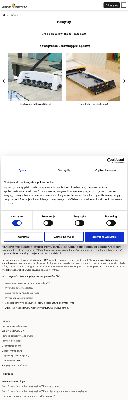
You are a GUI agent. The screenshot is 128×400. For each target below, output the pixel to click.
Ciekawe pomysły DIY (13, 330)
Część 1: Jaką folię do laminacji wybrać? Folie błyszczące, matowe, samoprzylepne (44, 391)
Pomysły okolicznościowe (15, 365)
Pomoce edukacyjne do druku (17, 335)
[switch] (48, 223)
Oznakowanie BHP (11, 360)
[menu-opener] (123, 5)
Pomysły (6, 321)
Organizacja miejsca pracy (15, 355)
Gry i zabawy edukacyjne (15, 326)
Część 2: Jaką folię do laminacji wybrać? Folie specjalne (30, 386)
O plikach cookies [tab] (105, 170)
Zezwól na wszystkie (104, 236)
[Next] (124, 81)
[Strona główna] (4, 15)
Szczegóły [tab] (64, 170)
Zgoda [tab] (22, 170)
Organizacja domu (11, 345)
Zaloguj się (111, 5)
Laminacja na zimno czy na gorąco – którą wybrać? (28, 396)
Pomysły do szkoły (11, 340)
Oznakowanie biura (12, 350)
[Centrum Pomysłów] (14, 5)
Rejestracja (8, 373)
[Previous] (4, 81)
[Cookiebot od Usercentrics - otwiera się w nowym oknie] (109, 160)
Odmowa (23, 236)
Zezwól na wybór (64, 236)
